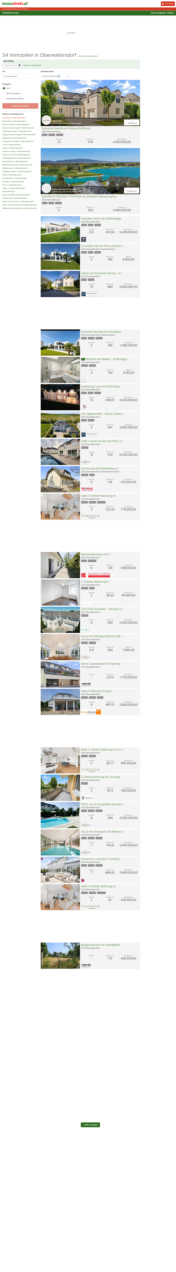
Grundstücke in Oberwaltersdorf (14, 178)
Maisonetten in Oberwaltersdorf (14, 138)
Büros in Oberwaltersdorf (12, 185)
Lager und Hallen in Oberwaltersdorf (16, 195)
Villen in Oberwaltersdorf (11, 175)
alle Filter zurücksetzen (32, 65)
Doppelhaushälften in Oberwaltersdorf (17, 171)
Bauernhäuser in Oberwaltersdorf (15, 161)
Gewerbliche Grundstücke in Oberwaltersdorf (19, 208)
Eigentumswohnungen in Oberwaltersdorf (18, 128)
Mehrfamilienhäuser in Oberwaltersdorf (17, 165)
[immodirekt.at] (15, 4)
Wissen (170, 13)
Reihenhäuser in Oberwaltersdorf (15, 168)
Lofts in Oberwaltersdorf (11, 145)
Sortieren (47, 71)
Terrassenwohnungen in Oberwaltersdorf (18, 141)
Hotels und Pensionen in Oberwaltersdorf (18, 201)
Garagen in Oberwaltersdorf (13, 182)
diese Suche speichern (88, 56)
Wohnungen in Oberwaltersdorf (14, 121)
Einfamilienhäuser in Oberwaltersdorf (16, 158)
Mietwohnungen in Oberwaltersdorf (15, 124)
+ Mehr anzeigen (90, 1125)
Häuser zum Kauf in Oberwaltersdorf (16, 155)
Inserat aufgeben (158, 13)
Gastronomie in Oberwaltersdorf (14, 198)
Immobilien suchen (10, 13)
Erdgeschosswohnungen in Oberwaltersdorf (19, 135)
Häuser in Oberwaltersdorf (12, 148)
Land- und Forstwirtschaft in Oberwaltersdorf (19, 205)
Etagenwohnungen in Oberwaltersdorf (16, 131)
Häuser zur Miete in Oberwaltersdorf (16, 151)
